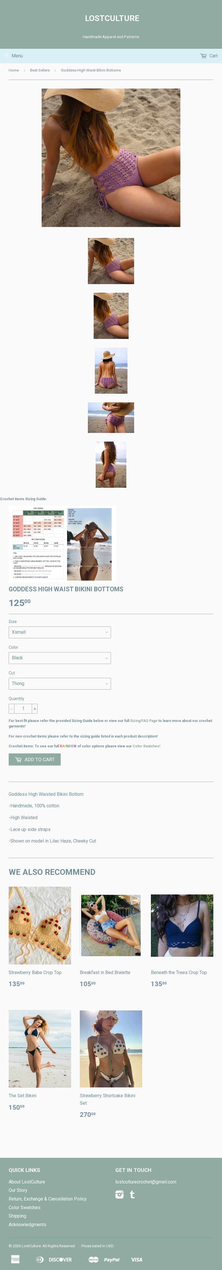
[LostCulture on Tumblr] (132, 1196)
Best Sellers (40, 70)
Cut (12, 673)
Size (13, 621)
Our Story (18, 1190)
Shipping (17, 1216)
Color (13, 647)
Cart (213, 56)
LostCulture (111, 18)
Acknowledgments (27, 1224)
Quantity (16, 698)
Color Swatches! (146, 746)
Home (14, 70)
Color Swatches (24, 1207)
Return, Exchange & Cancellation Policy (48, 1199)
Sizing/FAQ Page (144, 721)
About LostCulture (27, 1182)
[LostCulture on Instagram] (119, 1196)
